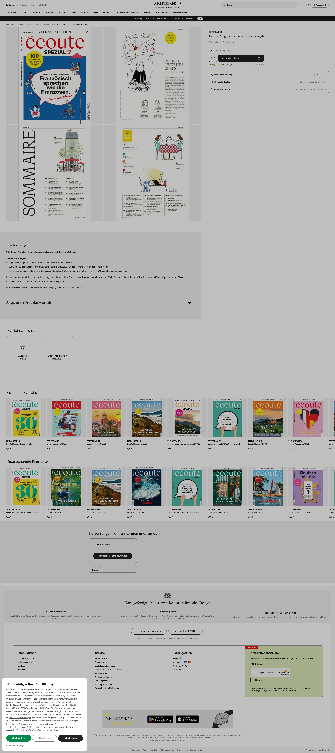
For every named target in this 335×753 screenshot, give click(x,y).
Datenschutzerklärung (14, 745)
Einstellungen (44, 738)
